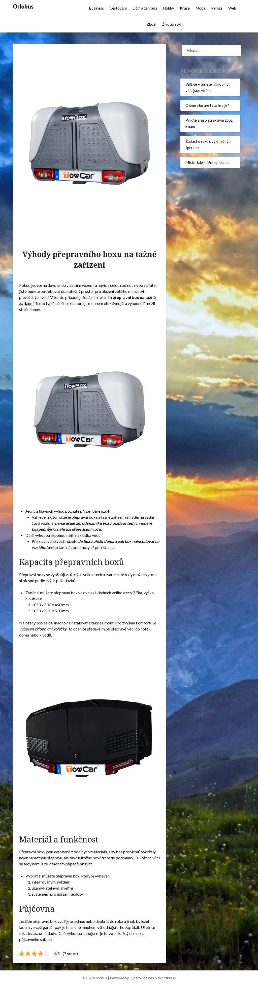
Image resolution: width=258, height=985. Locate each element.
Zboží (151, 24)
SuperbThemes (142, 978)
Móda (200, 8)
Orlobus (23, 6)
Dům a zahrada (145, 8)
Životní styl (171, 24)
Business (96, 8)
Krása (185, 8)
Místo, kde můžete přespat (207, 162)
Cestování (118, 8)
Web (232, 8)
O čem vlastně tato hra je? (207, 105)
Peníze (216, 8)
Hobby (168, 8)
